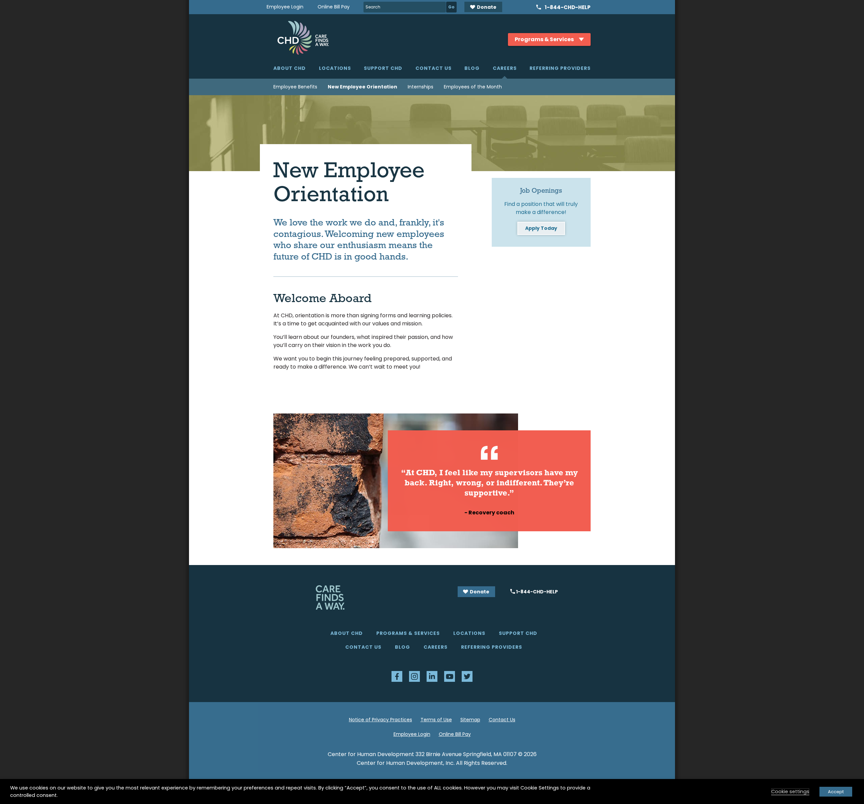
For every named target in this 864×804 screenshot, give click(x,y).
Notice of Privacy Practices (380, 719)
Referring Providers (560, 68)
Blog (472, 68)
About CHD (289, 68)
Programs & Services (408, 633)
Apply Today (541, 228)
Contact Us (433, 68)
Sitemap (470, 719)
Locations (335, 68)
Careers (505, 68)
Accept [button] (836, 791)
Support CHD (383, 68)
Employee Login (285, 6)
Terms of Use (436, 719)
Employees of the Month (473, 86)
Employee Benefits (295, 86)
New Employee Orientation (362, 86)
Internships (420, 86)
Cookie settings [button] (790, 791)
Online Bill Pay (334, 6)
